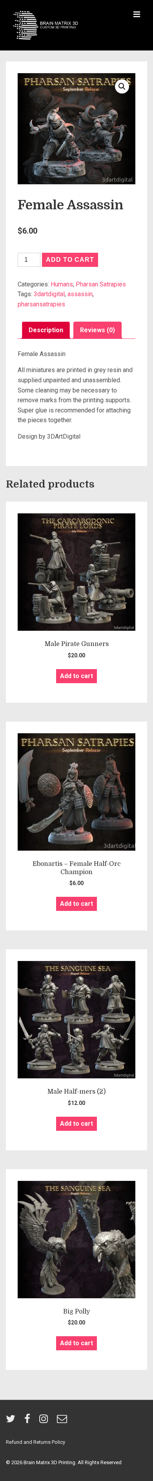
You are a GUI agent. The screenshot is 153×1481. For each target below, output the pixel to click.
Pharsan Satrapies (101, 284)
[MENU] (136, 15)
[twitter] (12, 1421)
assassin (80, 294)
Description (46, 330)
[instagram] (45, 1421)
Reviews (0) (97, 330)
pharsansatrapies (41, 304)
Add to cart (70, 259)
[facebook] (28, 1421)
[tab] (46, 330)
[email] (63, 1421)
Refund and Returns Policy (35, 1442)
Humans (62, 284)
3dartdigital (49, 294)
